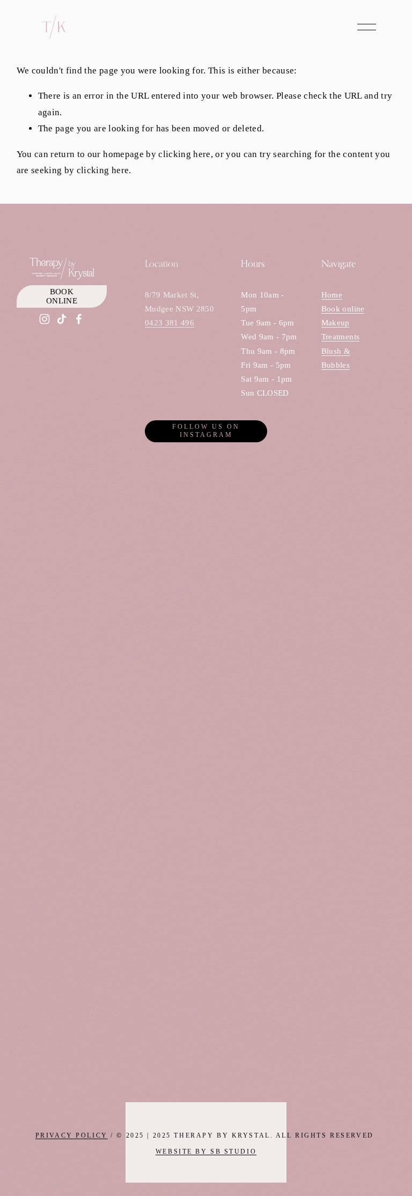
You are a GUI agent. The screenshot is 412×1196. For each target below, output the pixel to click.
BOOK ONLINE (61, 296)
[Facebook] (78, 319)
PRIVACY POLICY (71, 1136)
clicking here (184, 154)
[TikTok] (61, 319)
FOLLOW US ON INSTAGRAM (206, 431)
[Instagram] (44, 319)
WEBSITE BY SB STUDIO (206, 1152)
